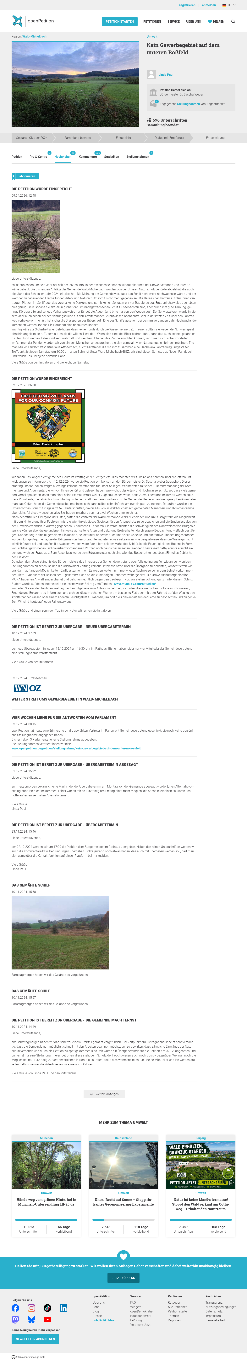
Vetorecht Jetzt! (140, 1325)
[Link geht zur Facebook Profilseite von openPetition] (15, 1308)
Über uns (99, 1302)
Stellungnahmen (189, 104)
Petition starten (120, 21)
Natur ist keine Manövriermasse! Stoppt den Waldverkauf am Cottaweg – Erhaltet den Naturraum (200, 1204)
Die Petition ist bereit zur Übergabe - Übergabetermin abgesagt (75, 764)
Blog (96, 1311)
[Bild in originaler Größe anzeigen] (36, 272)
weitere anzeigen (107, 1094)
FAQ (133, 1302)
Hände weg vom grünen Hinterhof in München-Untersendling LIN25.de (46, 1202)
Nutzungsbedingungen (221, 1307)
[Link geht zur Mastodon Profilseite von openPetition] (15, 1319)
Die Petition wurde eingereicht (42, 189)
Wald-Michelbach (34, 36)
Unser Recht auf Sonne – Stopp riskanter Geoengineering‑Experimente (123, 1202)
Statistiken (111, 157)
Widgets (135, 1307)
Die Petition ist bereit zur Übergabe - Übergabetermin (65, 825)
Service (173, 21)
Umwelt (152, 36)
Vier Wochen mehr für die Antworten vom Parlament (64, 717)
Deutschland (123, 1138)
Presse (97, 1316)
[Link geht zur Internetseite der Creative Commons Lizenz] (14, 1357)
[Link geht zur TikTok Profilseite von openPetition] (47, 1308)
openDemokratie (141, 1311)
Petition (17, 157)
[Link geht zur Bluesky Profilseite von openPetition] (31, 1319)
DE (229, 5)
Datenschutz (214, 1311)
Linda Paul (166, 75)
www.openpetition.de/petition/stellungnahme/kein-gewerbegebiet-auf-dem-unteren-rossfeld (76, 748)
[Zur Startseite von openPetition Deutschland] (33, 21)
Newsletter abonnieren (35, 1339)
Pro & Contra (38, 155)
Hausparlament (140, 1316)
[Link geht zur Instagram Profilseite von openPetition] (31, 1308)
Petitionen (152, 21)
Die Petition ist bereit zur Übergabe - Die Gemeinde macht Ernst (74, 1020)
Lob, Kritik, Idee (103, 1320)
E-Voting (136, 1320)
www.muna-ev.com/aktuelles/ (135, 584)
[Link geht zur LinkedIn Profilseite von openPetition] (63, 1308)
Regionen (174, 1320)
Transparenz (214, 1302)
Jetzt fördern (123, 1278)
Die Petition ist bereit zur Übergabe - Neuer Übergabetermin (71, 627)
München (46, 1138)
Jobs (96, 1307)
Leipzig (201, 1138)
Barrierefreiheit (215, 1320)
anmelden (209, 5)
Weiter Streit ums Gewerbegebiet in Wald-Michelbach (65, 699)
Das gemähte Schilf (31, 885)
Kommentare (88, 155)
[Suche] (233, 21)
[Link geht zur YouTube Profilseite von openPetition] (47, 1319)
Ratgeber (174, 1302)
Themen (173, 1316)
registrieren (187, 5)
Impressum (213, 1316)
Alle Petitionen (177, 1307)
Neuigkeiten (63, 155)
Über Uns (193, 21)
